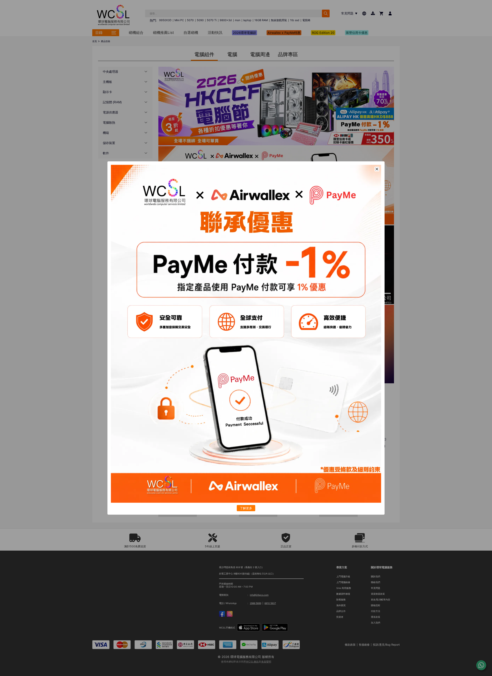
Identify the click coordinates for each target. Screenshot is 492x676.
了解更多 (246, 508)
